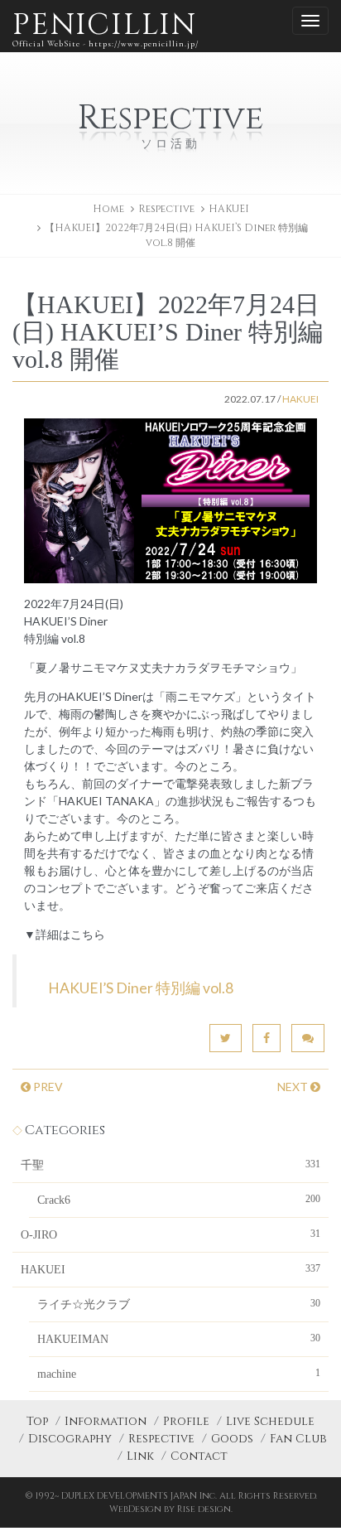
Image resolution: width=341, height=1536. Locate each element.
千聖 (170, 1164)
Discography (70, 1439)
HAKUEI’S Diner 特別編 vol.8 (140, 988)
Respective (161, 1439)
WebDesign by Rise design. (171, 1509)
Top (37, 1421)
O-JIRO (170, 1234)
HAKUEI (229, 208)
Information (105, 1421)
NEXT (293, 1087)
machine (178, 1373)
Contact (199, 1456)
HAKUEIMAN (178, 1338)
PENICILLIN (105, 27)
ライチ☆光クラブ (178, 1304)
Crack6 (178, 1199)
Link (140, 1456)
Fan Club (298, 1439)
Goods (232, 1439)
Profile (186, 1421)
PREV (47, 1087)
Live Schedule (270, 1421)
